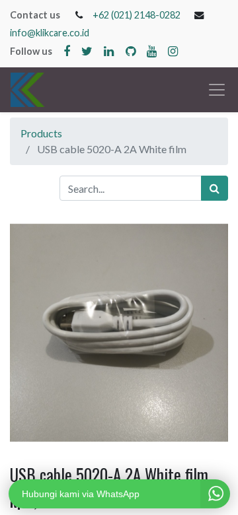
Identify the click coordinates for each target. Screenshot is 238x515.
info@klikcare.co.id (49, 32)
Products (41, 133)
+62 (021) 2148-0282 (136, 14)
